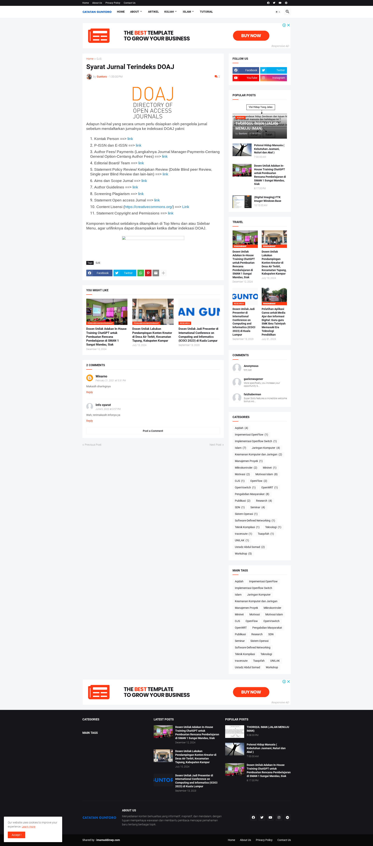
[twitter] (274, 3)
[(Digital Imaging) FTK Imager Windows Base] (242, 201)
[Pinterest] (148, 273)
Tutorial (206, 11)
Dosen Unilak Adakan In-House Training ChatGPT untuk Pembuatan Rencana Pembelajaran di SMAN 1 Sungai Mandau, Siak (106, 336)
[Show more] (163, 273)
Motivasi (242, 474)
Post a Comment (153, 430)
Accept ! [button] (16, 834)
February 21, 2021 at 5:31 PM (111, 380)
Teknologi (273, 527)
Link (185, 207)
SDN (240, 507)
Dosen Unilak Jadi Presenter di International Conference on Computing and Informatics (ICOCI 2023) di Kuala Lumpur (198, 334)
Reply (89, 392)
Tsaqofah (266, 533)
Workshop (243, 553)
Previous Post (93, 444)
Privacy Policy (112, 3)
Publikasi (242, 500)
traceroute (243, 533)
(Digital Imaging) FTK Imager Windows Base (267, 199)
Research (264, 500)
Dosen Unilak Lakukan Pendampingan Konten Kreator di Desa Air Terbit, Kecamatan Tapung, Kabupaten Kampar (152, 334)
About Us (97, 3)
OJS (99, 58)
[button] (278, 12)
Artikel (153, 11)
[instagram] (279, 817)
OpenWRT (269, 487)
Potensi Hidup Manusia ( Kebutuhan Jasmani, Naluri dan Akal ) (269, 149)
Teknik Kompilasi (247, 527)
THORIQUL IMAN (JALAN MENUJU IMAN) (268, 728)
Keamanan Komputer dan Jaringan (258, 454)
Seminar (257, 507)
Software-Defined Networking (255, 520)
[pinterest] (286, 3)
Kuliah (169, 11)
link (130, 139)
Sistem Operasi (246, 513)
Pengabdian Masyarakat (252, 494)
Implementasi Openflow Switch (256, 441)
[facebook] (268, 3)
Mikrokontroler (246, 467)
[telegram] (287, 817)
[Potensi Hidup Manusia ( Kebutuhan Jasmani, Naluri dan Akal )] (242, 149)
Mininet (269, 467)
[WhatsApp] (140, 273)
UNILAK (242, 540)
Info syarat (103, 405)
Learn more (28, 826)
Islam (187, 11)
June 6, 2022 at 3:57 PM (108, 409)
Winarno (101, 376)
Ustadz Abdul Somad (250, 547)
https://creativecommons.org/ (149, 207)
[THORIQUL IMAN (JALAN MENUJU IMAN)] (234, 731)
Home (85, 3)
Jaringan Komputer (266, 447)
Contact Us (129, 3)
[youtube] (280, 3)
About (134, 11)
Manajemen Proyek (249, 461)
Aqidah (241, 428)
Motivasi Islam (266, 474)
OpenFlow (258, 480)
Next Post (215, 444)
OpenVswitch (245, 487)
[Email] (156, 273)
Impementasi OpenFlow (251, 434)
